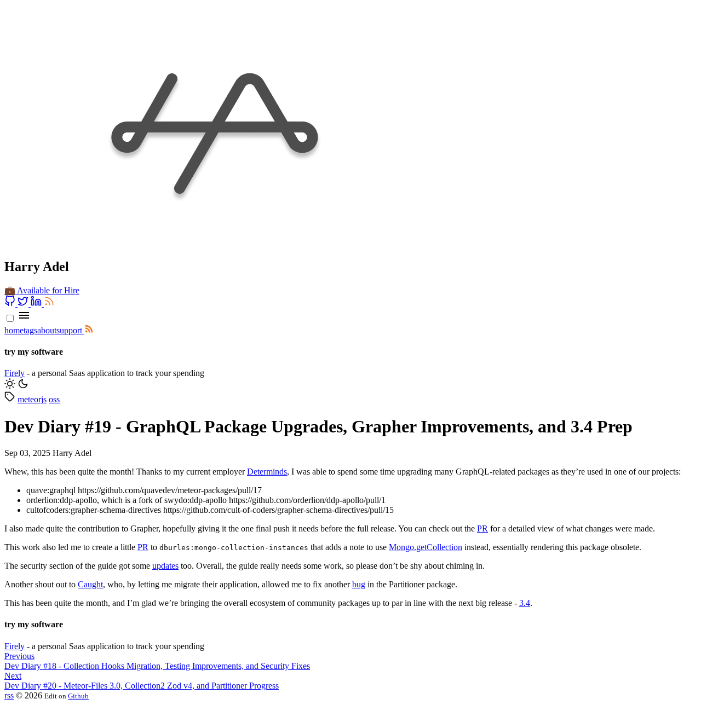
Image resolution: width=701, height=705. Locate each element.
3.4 (524, 603)
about (46, 330)
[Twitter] (24, 303)
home (14, 330)
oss (54, 399)
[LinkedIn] (37, 303)
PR (482, 528)
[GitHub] (11, 303)
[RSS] (49, 303)
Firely (14, 373)
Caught (90, 584)
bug (358, 584)
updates (165, 565)
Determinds (267, 471)
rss (9, 695)
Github (78, 696)
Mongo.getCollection (425, 547)
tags (30, 330)
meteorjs (32, 399)
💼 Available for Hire (41, 290)
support (69, 330)
